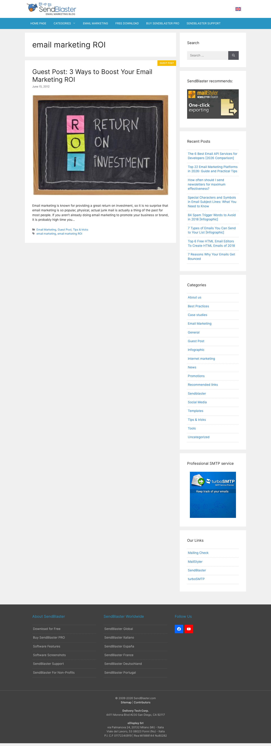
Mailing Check (198, 553)
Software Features (46, 646)
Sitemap (126, 702)
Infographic (196, 350)
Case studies (197, 315)
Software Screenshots (49, 655)
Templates (195, 411)
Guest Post (65, 229)
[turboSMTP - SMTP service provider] (213, 517)
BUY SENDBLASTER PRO (162, 23)
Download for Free (46, 629)
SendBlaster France (118, 655)
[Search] (233, 55)
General (193, 332)
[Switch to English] (238, 9)
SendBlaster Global (118, 629)
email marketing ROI (70, 233)
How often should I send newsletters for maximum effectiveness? (206, 184)
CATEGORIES (62, 23)
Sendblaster (197, 393)
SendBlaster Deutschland (123, 664)
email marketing (46, 233)
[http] (179, 629)
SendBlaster (197, 570)
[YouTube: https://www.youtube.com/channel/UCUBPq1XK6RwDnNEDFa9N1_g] (189, 629)
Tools (192, 428)
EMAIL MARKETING (95, 23)
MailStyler (195, 561)
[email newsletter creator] (213, 117)
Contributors (142, 702)
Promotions (196, 376)
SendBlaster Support (48, 664)
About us (194, 297)
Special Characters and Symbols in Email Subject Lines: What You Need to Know (212, 202)
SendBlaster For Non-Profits (54, 672)
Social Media (197, 402)
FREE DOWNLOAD (127, 23)
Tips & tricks (80, 229)
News (192, 367)
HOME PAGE (38, 23)
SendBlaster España (119, 646)
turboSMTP (196, 579)
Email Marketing (46, 229)
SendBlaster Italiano (119, 637)
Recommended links (203, 384)
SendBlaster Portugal (120, 672)
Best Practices (198, 306)
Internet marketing (201, 358)
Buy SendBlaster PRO (49, 637)
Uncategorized (199, 437)
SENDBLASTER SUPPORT (204, 23)
